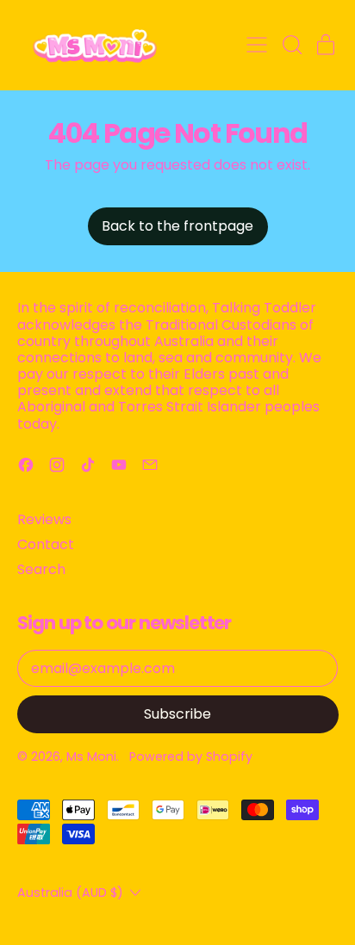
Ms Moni (91, 756)
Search (41, 569)
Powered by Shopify (190, 756)
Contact (45, 544)
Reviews (44, 519)
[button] (291, 45)
